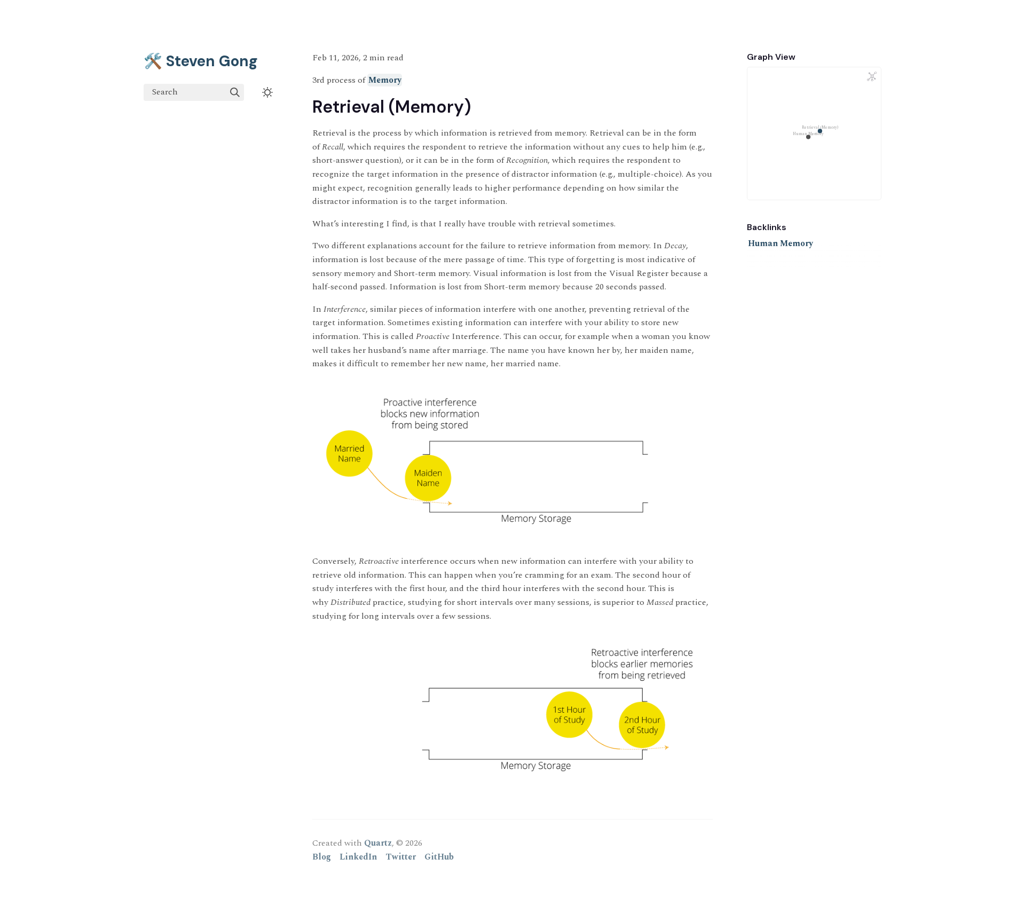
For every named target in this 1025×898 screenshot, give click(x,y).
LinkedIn (358, 856)
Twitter (400, 856)
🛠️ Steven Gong (201, 61)
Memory (384, 80)
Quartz (378, 843)
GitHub (439, 856)
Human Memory (780, 243)
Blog (321, 856)
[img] (235, 92)
